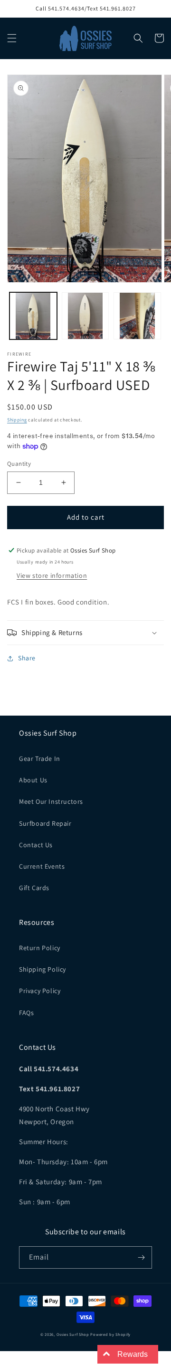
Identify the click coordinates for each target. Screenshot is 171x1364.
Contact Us (36, 845)
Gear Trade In (39, 758)
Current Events (42, 866)
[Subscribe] (141, 1257)
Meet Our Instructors (51, 801)
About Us (33, 780)
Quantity (19, 464)
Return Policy (39, 948)
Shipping (17, 420)
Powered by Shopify (110, 1334)
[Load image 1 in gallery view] (33, 316)
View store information (52, 575)
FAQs (26, 1012)
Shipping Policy (42, 969)
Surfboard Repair (45, 823)
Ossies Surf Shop (73, 1334)
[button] (11, 38)
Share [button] (27, 658)
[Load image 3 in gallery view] (137, 316)
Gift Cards (34, 887)
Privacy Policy (39, 990)
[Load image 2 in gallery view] (85, 316)
